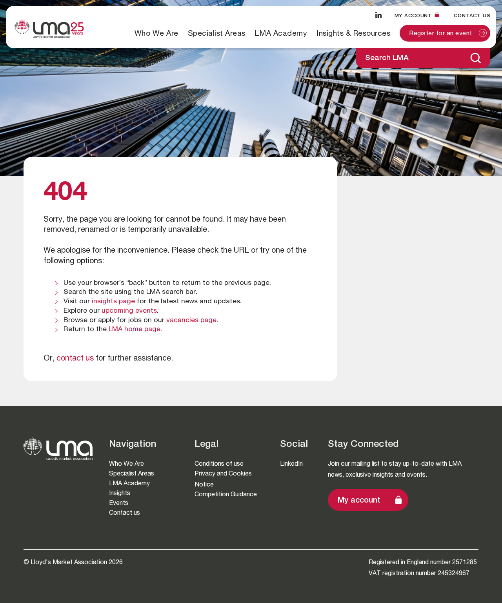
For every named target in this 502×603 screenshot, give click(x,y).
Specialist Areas (217, 33)
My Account (413, 15)
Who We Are (156, 33)
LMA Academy (281, 33)
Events (118, 503)
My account (359, 501)
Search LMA (387, 58)
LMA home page (134, 329)
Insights (119, 493)
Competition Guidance (226, 494)
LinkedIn (291, 463)
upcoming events (129, 311)
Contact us (472, 15)
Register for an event (440, 34)
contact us (75, 359)
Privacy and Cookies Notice (223, 478)
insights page (113, 301)
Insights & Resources (353, 33)
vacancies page (191, 320)
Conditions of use (219, 463)
